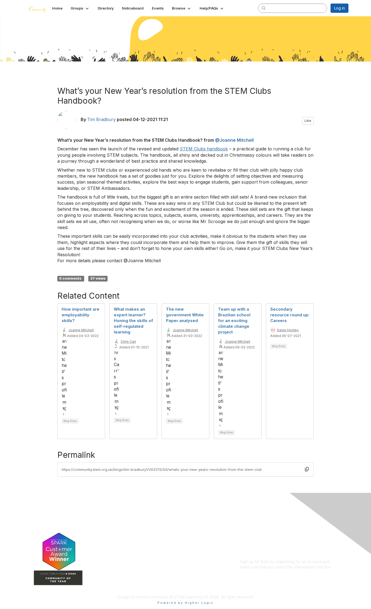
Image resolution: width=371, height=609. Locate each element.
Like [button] (307, 121)
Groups (142, 529)
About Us (248, 521)
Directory (144, 537)
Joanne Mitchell (81, 330)
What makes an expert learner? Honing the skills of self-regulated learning (133, 321)
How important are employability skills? (80, 315)
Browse (142, 553)
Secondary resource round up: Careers (289, 315)
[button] (80, 8)
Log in (339, 8)
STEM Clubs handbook (204, 149)
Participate (145, 561)
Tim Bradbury (101, 119)
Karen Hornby (288, 330)
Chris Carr (128, 341)
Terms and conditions (259, 532)
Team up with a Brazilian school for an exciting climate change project (234, 321)
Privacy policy (252, 537)
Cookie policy (252, 542)
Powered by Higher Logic (186, 603)
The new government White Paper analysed (185, 315)
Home (141, 521)
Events (141, 545)
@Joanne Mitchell (234, 140)
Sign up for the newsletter (263, 575)
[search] (263, 8)
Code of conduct (255, 527)
